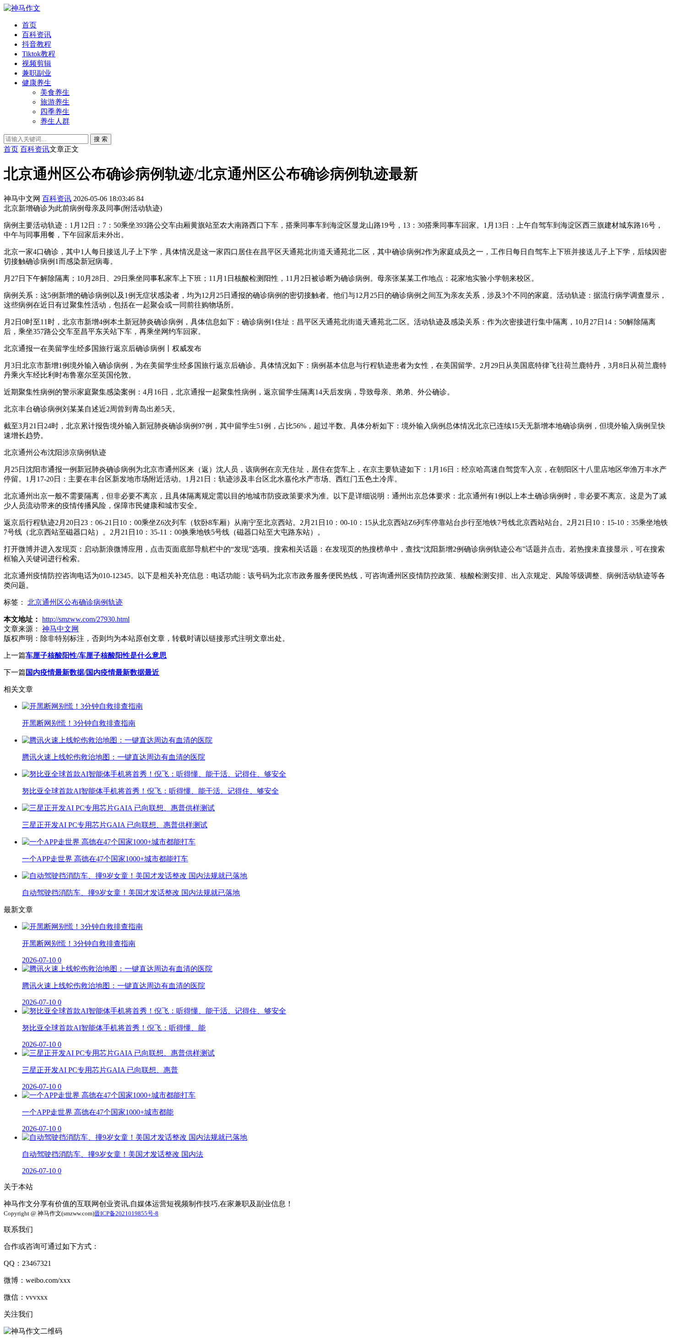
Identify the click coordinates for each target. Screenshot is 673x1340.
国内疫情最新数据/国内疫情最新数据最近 (92, 672)
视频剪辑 (36, 63)
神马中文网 (60, 629)
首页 (29, 25)
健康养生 (36, 83)
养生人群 (55, 121)
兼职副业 (36, 73)
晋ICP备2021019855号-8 (126, 1213)
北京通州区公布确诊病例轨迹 (75, 602)
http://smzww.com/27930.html (86, 619)
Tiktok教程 (38, 54)
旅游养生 (55, 102)
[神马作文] (22, 8)
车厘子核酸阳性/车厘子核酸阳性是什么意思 (96, 655)
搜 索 (101, 139)
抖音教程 (36, 44)
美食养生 (55, 92)
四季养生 (55, 111)
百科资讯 (36, 34)
